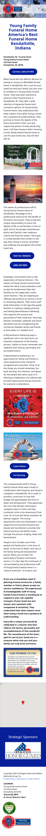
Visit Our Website (22, 255)
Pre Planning (19, 475)
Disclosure (21, 779)
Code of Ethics (19, 466)
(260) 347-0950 (20, 265)
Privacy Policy (9, 779)
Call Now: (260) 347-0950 (23, 71)
